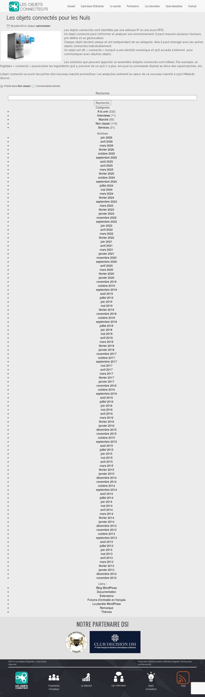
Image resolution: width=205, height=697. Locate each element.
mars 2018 (106, 342)
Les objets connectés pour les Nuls (48, 17)
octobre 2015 (106, 437)
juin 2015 (106, 454)
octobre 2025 (106, 153)
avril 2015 (106, 462)
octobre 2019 (106, 286)
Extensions (107, 596)
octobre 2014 (106, 486)
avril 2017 (106, 369)
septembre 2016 (106, 393)
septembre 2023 (106, 201)
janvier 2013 (106, 570)
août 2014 (106, 494)
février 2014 (106, 518)
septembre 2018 (106, 322)
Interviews (103, 115)
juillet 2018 (106, 326)
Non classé (24, 86)
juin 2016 (106, 405)
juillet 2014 (106, 498)
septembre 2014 (106, 490)
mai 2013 (107, 554)
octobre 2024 (106, 177)
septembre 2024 (106, 181)
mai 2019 (107, 306)
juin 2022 (106, 225)
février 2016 (106, 421)
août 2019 (106, 294)
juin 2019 (106, 302)
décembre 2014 (106, 478)
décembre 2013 (106, 526)
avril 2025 (106, 165)
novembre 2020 (106, 257)
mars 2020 (106, 270)
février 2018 (106, 346)
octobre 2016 (106, 389)
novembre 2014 (106, 482)
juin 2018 (106, 330)
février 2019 (106, 310)
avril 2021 (106, 245)
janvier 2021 (106, 253)
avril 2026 (106, 141)
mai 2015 (107, 458)
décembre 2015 (106, 429)
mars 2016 (106, 417)
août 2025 (106, 161)
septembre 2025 (106, 157)
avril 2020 (106, 266)
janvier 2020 (106, 278)
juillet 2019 (106, 298)
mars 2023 (106, 205)
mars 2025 (106, 169)
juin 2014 (106, 502)
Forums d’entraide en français (106, 600)
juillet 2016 (106, 401)
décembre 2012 (106, 574)
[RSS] (183, 677)
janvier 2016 (106, 425)
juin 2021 (106, 241)
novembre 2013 (106, 530)
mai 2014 (107, 506)
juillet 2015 (106, 450)
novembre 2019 (106, 282)
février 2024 (106, 197)
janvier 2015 (106, 474)
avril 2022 (106, 229)
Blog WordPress (106, 588)
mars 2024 (106, 193)
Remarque (106, 608)
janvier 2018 (106, 350)
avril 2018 (106, 338)
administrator (43, 25)
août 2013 (106, 542)
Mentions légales (172, 662)
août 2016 (106, 397)
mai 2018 (107, 334)
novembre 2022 (106, 217)
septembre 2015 (106, 442)
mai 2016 (107, 409)
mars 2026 (106, 145)
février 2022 (106, 237)
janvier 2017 (106, 381)
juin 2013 (106, 550)
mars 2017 (106, 373)
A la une (102, 111)
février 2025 (106, 173)
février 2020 (106, 274)
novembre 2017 (106, 354)
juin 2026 (106, 137)
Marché (103, 119)
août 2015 (106, 446)
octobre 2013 (106, 534)
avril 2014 (106, 510)
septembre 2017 (106, 361)
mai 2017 (107, 365)
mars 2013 (106, 562)
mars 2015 (106, 466)
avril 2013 (106, 558)
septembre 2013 (106, 538)
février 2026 (106, 149)
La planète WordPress (106, 604)
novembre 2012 (106, 578)
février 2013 (106, 566)
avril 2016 (106, 413)
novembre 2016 (106, 385)
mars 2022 (106, 233)
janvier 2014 (106, 522)
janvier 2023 (106, 213)
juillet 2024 (106, 185)
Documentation (106, 592)
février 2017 (106, 377)
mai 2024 (107, 189)
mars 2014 (106, 514)
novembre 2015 (106, 433)
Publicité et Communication (150, 662)
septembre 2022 (106, 221)
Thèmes (106, 612)
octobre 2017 (106, 358)
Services (103, 127)
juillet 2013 (106, 546)
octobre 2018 (106, 318)
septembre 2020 (106, 261)
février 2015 (106, 470)
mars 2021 (106, 249)
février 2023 (106, 209)
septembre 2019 (106, 290)
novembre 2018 (106, 314)
